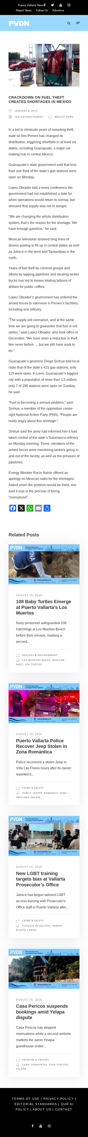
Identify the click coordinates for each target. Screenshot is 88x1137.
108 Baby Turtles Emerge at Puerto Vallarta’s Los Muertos (43, 607)
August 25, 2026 (29, 595)
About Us (43, 1109)
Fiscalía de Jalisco (36, 925)
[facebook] (45, 5)
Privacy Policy (59, 1098)
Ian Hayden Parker (29, 116)
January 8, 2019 (26, 110)
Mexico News (63, 116)
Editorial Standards (36, 1104)
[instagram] (68, 5)
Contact (63, 1109)
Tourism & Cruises (35, 1059)
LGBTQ (31, 930)
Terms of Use (26, 1098)
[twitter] (52, 5)
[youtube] (60, 5)
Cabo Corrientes (34, 1064)
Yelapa (21, 1068)
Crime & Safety (33, 787)
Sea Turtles (33, 664)
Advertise (58, 10)
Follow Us (42, 10)
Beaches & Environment (39, 655)
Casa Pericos (58, 1064)
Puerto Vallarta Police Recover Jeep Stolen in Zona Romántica (41, 746)
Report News (24, 10)
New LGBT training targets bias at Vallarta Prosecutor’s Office (40, 879)
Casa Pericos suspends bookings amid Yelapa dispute (42, 1011)
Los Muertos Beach (36, 660)
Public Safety (32, 793)
